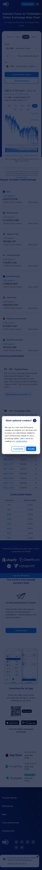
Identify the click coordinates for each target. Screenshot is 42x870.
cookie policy (21, 441)
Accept (31, 449)
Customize (18, 449)
